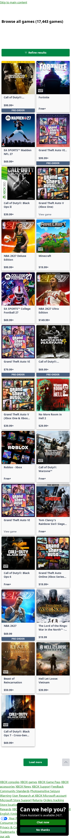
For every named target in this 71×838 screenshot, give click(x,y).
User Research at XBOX (27, 795)
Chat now (43, 822)
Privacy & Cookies (12, 827)
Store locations (10, 804)
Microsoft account (54, 795)
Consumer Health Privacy (16, 823)
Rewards (5, 809)
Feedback (57, 786)
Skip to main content (13, 2)
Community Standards (15, 791)
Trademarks (7, 832)
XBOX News (23, 786)
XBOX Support (41, 786)
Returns (37, 800)
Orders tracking (53, 800)
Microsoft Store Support (16, 800)
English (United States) (15, 814)
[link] (18, 86)
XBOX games (28, 782)
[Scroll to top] (66, 762)
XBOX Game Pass (49, 782)
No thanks (43, 830)
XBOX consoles (10, 782)
